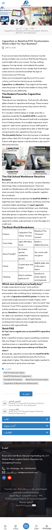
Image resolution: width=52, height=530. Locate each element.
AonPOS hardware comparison (17, 376)
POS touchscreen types (14, 372)
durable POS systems (13, 379)
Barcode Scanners (26, 489)
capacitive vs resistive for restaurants (20, 383)
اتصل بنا (26, 394)
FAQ (32, 28)
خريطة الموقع (15, 495)
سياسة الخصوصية (29, 495)
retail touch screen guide (37, 379)
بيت (26, 28)
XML (41, 495)
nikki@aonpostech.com (27, 472)
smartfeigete (41, 489)
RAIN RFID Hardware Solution (26, 492)
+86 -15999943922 (28, 468)
